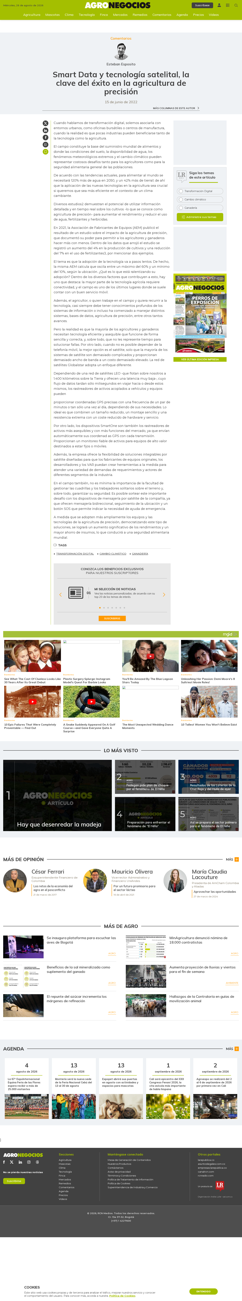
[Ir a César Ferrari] (15, 880)
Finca (104, 15)
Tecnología (87, 15)
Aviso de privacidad (119, 1171)
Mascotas (52, 15)
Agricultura (31, 15)
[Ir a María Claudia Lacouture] (175, 880)
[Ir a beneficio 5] (116, 607)
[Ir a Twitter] (11, 1162)
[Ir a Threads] (37, 1162)
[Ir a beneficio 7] (124, 607)
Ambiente (232, 982)
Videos (214, 15)
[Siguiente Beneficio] (164, 594)
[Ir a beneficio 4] (112, 607)
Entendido (203, 1291)
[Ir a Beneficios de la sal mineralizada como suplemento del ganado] (23, 976)
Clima (69, 15)
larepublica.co (206, 1160)
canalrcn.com (206, 1171)
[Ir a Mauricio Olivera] (95, 880)
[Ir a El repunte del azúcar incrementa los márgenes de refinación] (23, 1005)
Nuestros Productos (119, 1163)
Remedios (140, 15)
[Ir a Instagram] (28, 1162)
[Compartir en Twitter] (45, 123)
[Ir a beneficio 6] (120, 607)
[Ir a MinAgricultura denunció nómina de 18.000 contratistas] (146, 947)
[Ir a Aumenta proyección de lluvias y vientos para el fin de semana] (146, 976)
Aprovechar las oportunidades (215, 891)
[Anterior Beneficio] (60, 594)
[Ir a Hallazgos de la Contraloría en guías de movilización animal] (146, 1005)
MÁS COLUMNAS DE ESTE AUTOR (174, 108)
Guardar (45, 152)
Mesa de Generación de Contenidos (129, 1160)
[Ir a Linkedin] (20, 1162)
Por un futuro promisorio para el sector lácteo (134, 888)
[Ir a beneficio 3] (108, 607)
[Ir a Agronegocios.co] (23, 1155)
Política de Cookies (119, 1183)
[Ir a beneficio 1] (100, 607)
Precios (198, 15)
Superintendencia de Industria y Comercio (133, 1187)
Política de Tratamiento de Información (130, 1179)
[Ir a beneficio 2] (104, 607)
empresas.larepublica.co (212, 1167)
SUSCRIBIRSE (112, 618)
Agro (112, 953)
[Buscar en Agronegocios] (236, 5)
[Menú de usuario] (219, 5)
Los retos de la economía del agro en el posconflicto (53, 888)
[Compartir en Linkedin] (45, 130)
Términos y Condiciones (122, 1175)
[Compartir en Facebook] (45, 137)
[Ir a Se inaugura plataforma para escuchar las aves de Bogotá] (23, 947)
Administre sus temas (201, 217)
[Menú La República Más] (227, 5)
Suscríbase (202, 5)
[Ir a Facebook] (4, 1162)
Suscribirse (14, 1181)
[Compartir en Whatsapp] (45, 144)
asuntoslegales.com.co (211, 1163)
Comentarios (162, 15)
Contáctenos (115, 1167)
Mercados (120, 15)
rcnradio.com (205, 1175)
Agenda (182, 15)
